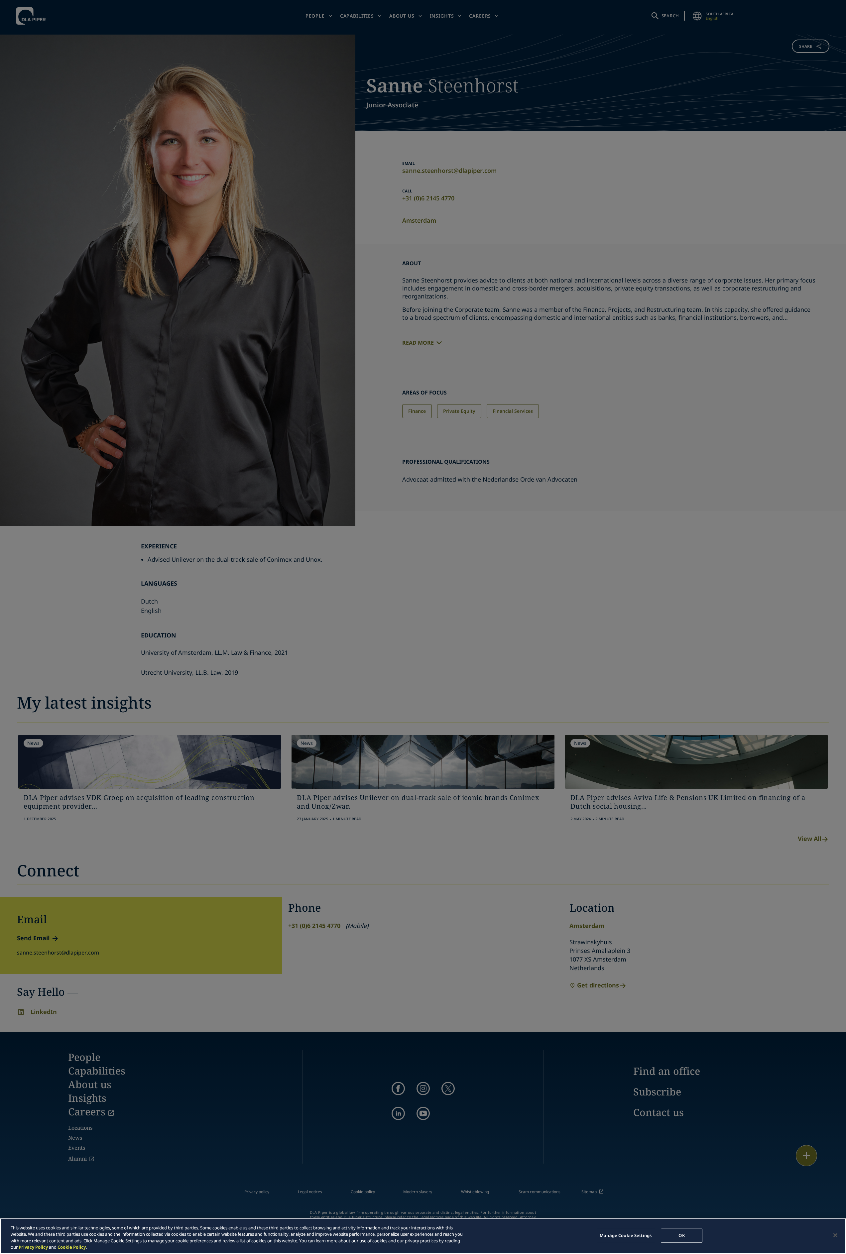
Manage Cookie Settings (626, 1235)
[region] (423, 1236)
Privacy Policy (33, 1247)
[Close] (835, 1235)
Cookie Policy (72, 1247)
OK (681, 1235)
